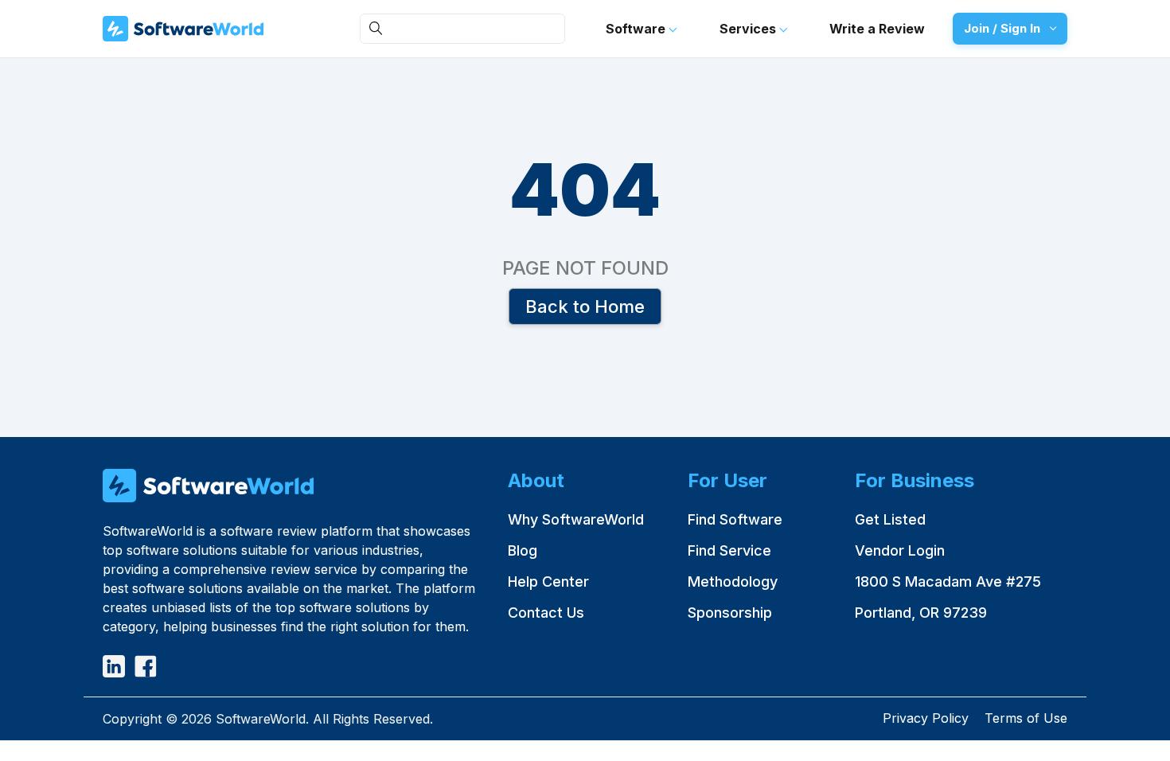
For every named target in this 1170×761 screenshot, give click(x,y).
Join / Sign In (1002, 28)
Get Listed (890, 519)
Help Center (548, 581)
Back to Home (585, 305)
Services (749, 29)
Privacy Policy (926, 718)
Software (637, 29)
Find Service (729, 550)
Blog (522, 550)
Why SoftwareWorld (576, 519)
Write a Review (877, 29)
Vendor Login (900, 550)
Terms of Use (1026, 718)
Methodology (733, 581)
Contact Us (546, 612)
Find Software (735, 519)
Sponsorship (730, 612)
